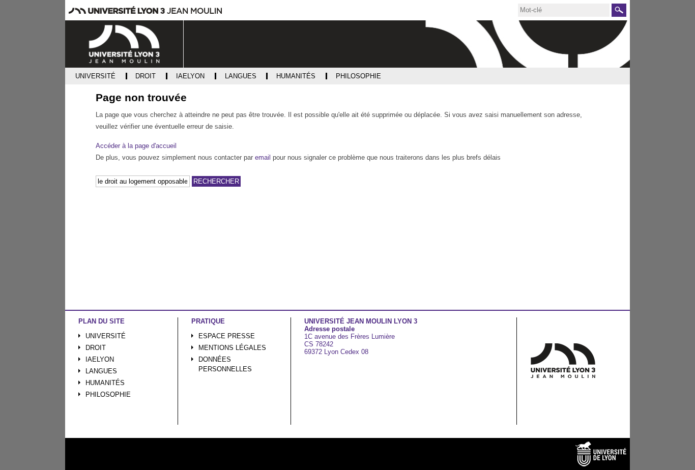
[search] (564, 10)
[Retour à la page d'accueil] (124, 44)
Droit (95, 347)
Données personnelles (225, 364)
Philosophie (108, 394)
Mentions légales (232, 347)
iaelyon (99, 359)
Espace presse (226, 336)
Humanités (105, 383)
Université (105, 336)
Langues (101, 371)
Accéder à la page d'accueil (136, 146)
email (263, 157)
